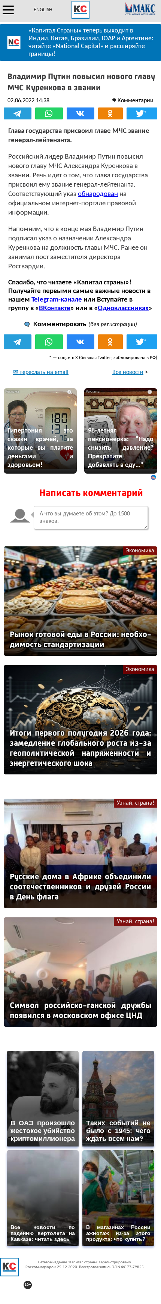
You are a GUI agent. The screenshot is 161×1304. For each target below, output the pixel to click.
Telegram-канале (56, 299)
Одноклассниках (123, 308)
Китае (59, 38)
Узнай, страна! (135, 803)
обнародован (98, 194)
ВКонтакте (54, 308)
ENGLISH (43, 10)
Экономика (140, 551)
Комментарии (136, 101)
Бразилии (85, 38)
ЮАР (108, 38)
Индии (38, 38)
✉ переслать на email (41, 372)
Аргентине (137, 38)
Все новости (127, 372)
